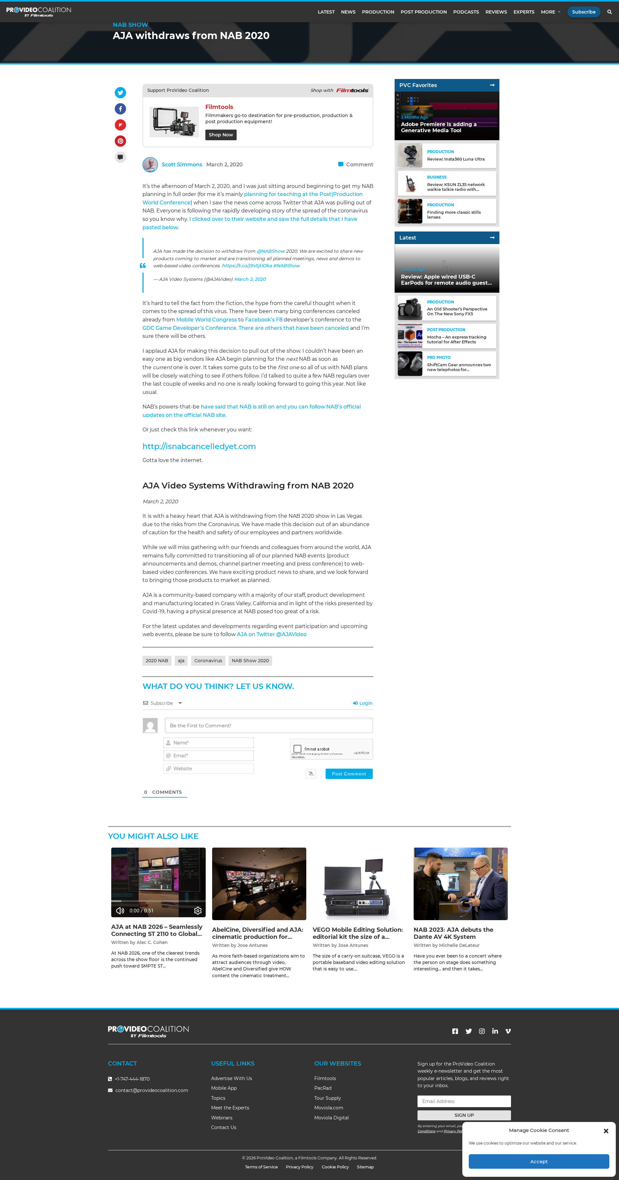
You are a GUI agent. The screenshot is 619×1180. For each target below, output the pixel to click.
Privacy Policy (455, 1131)
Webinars (221, 1118)
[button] (606, 1130)
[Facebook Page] (455, 1031)
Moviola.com (328, 1108)
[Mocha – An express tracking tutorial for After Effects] (410, 335)
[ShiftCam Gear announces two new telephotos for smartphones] (410, 363)
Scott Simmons (182, 165)
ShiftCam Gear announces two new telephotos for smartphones (459, 369)
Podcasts (466, 12)
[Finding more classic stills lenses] (410, 211)
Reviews (496, 12)
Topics (218, 1098)
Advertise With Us (231, 1078)
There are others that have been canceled (294, 328)
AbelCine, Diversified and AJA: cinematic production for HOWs (257, 936)
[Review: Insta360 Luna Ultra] (410, 155)
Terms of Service (261, 1167)
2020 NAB (157, 661)
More (548, 12)
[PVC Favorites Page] (492, 85)
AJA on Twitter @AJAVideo (272, 634)
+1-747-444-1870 (131, 1079)
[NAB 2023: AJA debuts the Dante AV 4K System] (461, 883)
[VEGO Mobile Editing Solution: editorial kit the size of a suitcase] (360, 883)
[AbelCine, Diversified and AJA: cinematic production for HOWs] (259, 883)
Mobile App (224, 1088)
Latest (326, 12)
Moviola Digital (331, 1118)
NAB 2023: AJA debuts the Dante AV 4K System (453, 933)
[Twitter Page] (469, 1031)
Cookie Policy (335, 1167)
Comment (359, 165)
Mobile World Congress (206, 320)
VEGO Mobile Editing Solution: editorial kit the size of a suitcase (358, 936)
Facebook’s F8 (263, 320)
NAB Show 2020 (250, 661)
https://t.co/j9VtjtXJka (247, 266)
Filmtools (325, 1078)
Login (365, 703)
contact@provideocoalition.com (151, 1090)
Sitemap (365, 1167)
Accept (539, 1161)
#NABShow (286, 266)
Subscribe (584, 12)
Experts (524, 12)
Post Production (424, 12)
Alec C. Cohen (152, 942)
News (348, 12)
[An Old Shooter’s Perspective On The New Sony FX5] (410, 308)
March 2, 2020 (250, 279)
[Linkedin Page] (495, 1031)
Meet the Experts (230, 1108)
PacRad (322, 1088)
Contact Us (223, 1127)
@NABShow (271, 251)
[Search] (610, 12)
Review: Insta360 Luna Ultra (456, 159)
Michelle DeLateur (459, 945)
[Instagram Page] (482, 1031)
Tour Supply (327, 1098)
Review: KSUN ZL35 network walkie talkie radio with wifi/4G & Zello (456, 189)
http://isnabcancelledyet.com (199, 446)
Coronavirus (208, 661)
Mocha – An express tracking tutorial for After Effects (456, 339)
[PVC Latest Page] (492, 238)
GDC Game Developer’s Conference (189, 328)
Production (378, 12)
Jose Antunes (253, 945)
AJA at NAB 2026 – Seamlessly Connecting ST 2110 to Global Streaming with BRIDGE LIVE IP (156, 937)
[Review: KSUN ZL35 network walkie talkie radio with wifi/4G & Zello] (410, 183)
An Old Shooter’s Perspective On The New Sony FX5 (457, 311)
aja (181, 661)
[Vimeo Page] (508, 1031)
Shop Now (221, 135)
